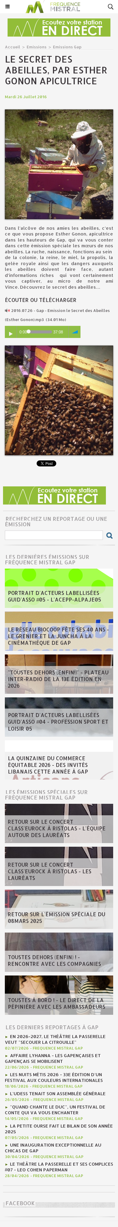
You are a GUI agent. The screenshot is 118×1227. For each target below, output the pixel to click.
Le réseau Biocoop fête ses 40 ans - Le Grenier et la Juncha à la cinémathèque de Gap (58, 636)
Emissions (37, 46)
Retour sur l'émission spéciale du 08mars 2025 (56, 917)
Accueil (12, 46)
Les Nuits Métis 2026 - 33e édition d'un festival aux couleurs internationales (54, 1077)
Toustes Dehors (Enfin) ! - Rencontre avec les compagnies (54, 960)
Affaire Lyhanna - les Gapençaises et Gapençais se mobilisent (53, 1058)
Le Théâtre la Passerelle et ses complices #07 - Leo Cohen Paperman (59, 1167)
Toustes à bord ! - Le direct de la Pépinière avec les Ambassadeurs (56, 1003)
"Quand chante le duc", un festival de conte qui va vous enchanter (55, 1109)
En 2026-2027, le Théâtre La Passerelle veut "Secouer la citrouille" (55, 1039)
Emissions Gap (67, 46)
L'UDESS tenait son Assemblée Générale (58, 1093)
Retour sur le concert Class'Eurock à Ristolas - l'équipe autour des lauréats (57, 828)
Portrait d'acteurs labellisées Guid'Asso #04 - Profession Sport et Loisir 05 (58, 722)
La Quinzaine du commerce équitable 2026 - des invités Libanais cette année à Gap (48, 765)
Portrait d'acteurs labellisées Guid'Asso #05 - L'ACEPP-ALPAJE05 (54, 596)
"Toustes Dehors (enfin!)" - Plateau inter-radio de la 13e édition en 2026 (58, 679)
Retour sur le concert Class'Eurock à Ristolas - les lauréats (49, 871)
